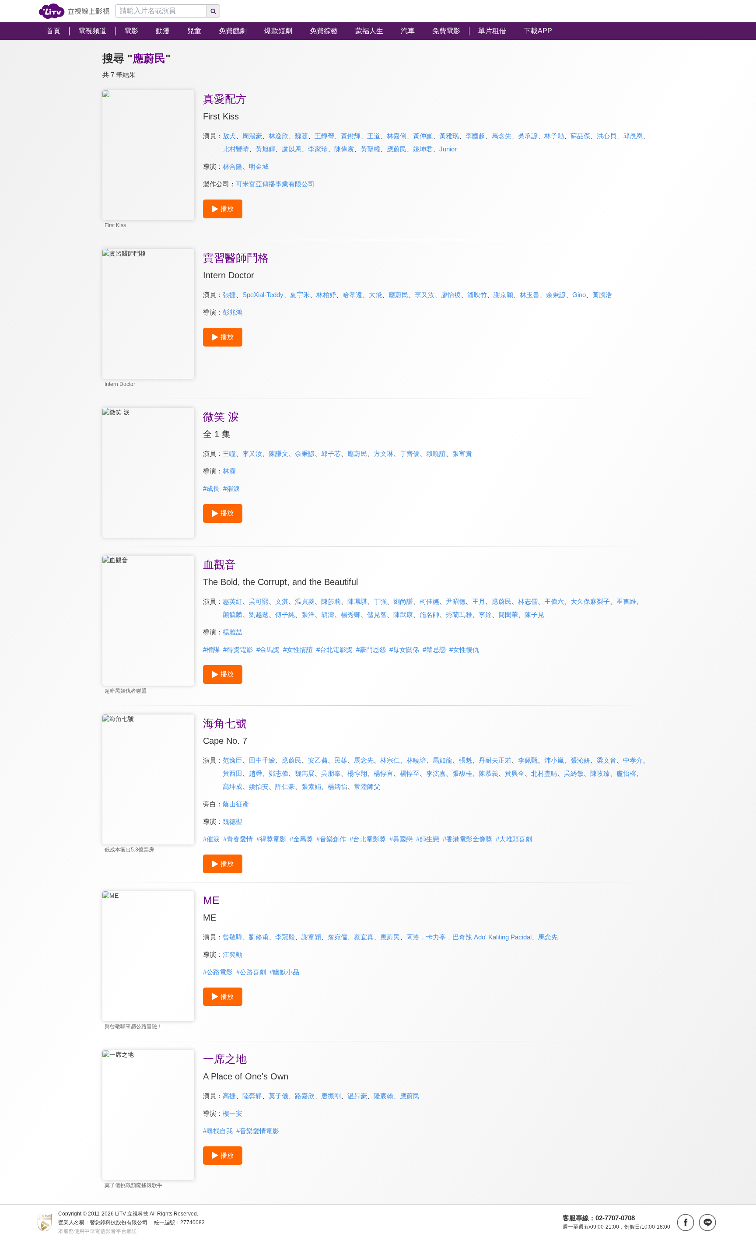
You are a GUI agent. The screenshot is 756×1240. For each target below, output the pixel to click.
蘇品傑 (580, 136)
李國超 (475, 136)
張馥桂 (462, 773)
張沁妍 (580, 760)
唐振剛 (331, 1096)
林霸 (229, 471)
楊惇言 (383, 773)
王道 (373, 136)
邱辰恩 (633, 136)
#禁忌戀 (434, 649)
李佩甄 (528, 760)
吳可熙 (259, 601)
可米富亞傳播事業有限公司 (275, 184)
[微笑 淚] (148, 473)
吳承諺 (528, 136)
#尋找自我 (218, 1131)
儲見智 (377, 614)
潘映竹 (477, 294)
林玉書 (529, 294)
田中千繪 (262, 760)
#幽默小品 (284, 972)
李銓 (485, 614)
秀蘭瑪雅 (459, 614)
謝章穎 (311, 937)
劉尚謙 (403, 601)
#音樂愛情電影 (257, 1131)
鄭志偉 (278, 773)
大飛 (375, 294)
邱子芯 (331, 453)
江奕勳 (232, 954)
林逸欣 (278, 136)
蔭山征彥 (236, 804)
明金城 (259, 166)
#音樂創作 (331, 839)
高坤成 (232, 786)
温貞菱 (305, 601)
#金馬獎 (268, 649)
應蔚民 (396, 149)
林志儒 (528, 601)
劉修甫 (259, 937)
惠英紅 (232, 601)
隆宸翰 (383, 1096)
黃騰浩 (602, 294)
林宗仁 (390, 760)
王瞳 (229, 453)
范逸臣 (232, 760)
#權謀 (211, 649)
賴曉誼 (436, 453)
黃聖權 (370, 149)
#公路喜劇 (251, 972)
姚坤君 (423, 149)
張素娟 (311, 786)
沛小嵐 (554, 760)
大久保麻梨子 (590, 601)
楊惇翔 (357, 773)
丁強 (380, 601)
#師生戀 (427, 839)
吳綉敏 (574, 773)
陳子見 (534, 614)
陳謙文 (278, 453)
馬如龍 (442, 760)
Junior (448, 149)
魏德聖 (232, 821)
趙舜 (255, 773)
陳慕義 (488, 773)
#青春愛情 (238, 839)
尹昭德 (456, 601)
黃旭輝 (265, 149)
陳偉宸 (344, 149)
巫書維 (626, 601)
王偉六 (554, 601)
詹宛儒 (337, 937)
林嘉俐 (396, 136)
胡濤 (327, 614)
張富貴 (462, 453)
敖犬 (229, 136)
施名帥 (429, 614)
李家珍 (318, 149)
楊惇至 (410, 773)
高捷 (229, 1096)
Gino (579, 294)
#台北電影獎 (334, 649)
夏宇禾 (300, 294)
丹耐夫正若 (495, 760)
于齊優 (410, 453)
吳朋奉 (331, 773)
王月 (478, 601)
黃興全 (515, 773)
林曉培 (416, 760)
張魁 (465, 760)
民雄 (340, 760)
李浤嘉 (436, 773)
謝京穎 (503, 294)
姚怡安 (259, 786)
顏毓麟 (232, 614)
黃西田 (232, 773)
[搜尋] (213, 11)
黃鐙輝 (350, 136)
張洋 (308, 614)
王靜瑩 (324, 136)
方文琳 (383, 453)
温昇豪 (357, 1096)
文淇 (281, 601)
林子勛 (554, 136)
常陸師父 (367, 786)
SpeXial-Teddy (263, 294)
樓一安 (232, 1113)
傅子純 (285, 614)
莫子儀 (278, 1096)
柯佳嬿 (429, 601)
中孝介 (633, 760)
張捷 (229, 294)
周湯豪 (252, 136)
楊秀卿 (350, 614)
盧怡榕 (626, 773)
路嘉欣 (305, 1096)
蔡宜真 (364, 937)
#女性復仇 (464, 649)
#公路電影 (218, 972)
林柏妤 (326, 294)
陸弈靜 (252, 1096)
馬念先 (501, 136)
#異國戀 (401, 839)
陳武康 (403, 614)
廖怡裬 (451, 294)
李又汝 (424, 294)
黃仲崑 (423, 136)
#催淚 (231, 488)
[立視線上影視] (74, 11)
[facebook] (685, 1222)
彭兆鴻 (232, 312)
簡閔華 (508, 614)
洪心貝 (606, 136)
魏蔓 (301, 136)
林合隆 (232, 166)
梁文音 (606, 760)
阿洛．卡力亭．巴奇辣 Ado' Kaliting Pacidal (469, 937)
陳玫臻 (600, 773)
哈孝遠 (352, 294)
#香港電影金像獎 (467, 839)
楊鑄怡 (337, 786)
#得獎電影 (238, 649)
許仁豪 (285, 786)
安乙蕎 (318, 760)
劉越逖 (259, 614)
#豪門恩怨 (371, 649)
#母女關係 (404, 649)
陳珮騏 (357, 601)
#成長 (211, 488)
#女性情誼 (298, 649)
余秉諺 (556, 294)
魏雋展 (305, 773)
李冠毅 (285, 937)
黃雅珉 (449, 136)
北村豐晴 (236, 149)
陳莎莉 (331, 601)
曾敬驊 (232, 937)
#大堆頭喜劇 (514, 839)
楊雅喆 (232, 632)
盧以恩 (291, 149)
